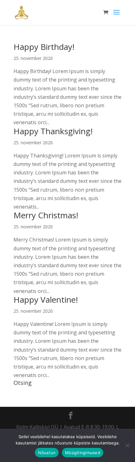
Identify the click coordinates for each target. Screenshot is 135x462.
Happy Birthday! (44, 46)
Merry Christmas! (46, 215)
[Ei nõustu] (127, 445)
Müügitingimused (82, 452)
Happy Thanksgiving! (53, 131)
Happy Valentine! (46, 299)
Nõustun (47, 452)
